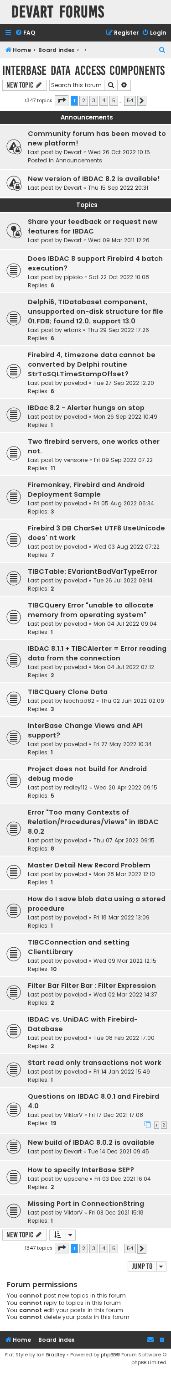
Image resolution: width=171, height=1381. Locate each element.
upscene (76, 1179)
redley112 (76, 787)
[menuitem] (25, 33)
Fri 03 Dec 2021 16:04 (122, 1179)
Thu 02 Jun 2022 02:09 (132, 701)
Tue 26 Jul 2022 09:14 (123, 580)
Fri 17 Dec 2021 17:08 (116, 1115)
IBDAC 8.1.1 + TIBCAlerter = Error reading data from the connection (97, 653)
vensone (76, 460)
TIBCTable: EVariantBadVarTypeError (92, 571)
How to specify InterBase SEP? (81, 1169)
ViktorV (73, 1115)
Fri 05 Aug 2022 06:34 (123, 503)
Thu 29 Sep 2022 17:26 (118, 330)
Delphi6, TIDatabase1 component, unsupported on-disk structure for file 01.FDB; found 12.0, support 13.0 (95, 311)
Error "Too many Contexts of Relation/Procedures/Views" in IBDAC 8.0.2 (93, 822)
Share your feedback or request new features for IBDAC (92, 226)
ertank (72, 330)
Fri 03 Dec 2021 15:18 (116, 1212)
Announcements (79, 160)
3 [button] (93, 100)
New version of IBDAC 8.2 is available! (94, 178)
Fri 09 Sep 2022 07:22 (123, 460)
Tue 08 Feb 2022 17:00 (124, 1038)
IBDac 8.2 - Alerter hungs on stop (86, 407)
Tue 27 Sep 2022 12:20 (123, 383)
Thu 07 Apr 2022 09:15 (124, 840)
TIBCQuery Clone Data (68, 691)
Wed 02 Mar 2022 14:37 (125, 994)
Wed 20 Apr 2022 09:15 (125, 787)
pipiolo (73, 277)
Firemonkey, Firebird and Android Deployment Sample (86, 489)
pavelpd (75, 383)
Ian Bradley (50, 1354)
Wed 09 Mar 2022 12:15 (124, 961)
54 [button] (130, 100)
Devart (73, 152)
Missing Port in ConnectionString (86, 1203)
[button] (61, 100)
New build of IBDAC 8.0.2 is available (91, 1142)
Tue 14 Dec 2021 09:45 (118, 1151)
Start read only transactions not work (94, 1062)
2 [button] (83, 100)
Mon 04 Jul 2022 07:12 (123, 667)
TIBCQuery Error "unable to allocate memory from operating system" (91, 610)
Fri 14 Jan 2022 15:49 (121, 1071)
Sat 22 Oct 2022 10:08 (119, 277)
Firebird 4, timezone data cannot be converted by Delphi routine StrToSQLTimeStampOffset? (91, 364)
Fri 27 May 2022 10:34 (122, 744)
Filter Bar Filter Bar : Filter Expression (92, 985)
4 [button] (103, 100)
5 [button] (113, 100)
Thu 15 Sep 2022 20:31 (118, 188)
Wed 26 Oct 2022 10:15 (119, 152)
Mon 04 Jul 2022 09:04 (125, 624)
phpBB (108, 1354)
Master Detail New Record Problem (89, 865)
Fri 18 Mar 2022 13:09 (121, 917)
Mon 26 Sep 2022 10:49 (125, 417)
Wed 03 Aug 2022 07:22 (126, 546)
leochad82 (79, 701)
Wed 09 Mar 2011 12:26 (119, 240)
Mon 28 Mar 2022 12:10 (124, 874)
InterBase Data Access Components (83, 70)
